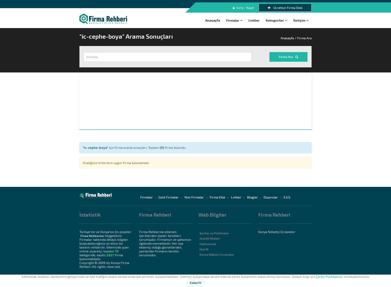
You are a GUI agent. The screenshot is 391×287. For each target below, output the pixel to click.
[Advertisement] (195, 100)
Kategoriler (275, 20)
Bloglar (252, 197)
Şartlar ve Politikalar (214, 233)
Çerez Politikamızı (329, 276)
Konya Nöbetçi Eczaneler (217, 254)
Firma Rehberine (92, 236)
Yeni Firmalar (194, 197)
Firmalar (232, 20)
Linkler (254, 20)
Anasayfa (212, 20)
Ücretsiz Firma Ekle (287, 8)
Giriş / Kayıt (245, 8)
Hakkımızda (208, 244)
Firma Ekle (217, 197)
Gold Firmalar (168, 197)
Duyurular (271, 197)
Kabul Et (195, 282)
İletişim (299, 20)
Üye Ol (204, 249)
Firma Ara (286, 57)
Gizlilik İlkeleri (210, 238)
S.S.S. (287, 197)
